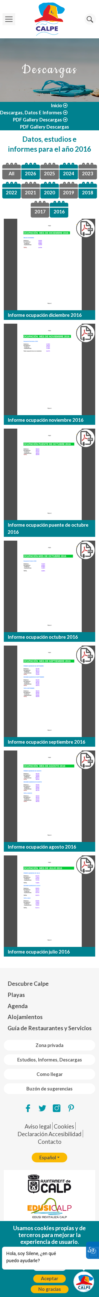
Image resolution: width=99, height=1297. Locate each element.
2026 (30, 173)
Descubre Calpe (28, 983)
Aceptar (49, 1278)
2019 (68, 192)
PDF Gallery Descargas (37, 119)
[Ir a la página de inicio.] (49, 19)
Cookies (64, 1126)
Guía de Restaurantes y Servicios (50, 1028)
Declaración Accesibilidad (49, 1134)
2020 (49, 192)
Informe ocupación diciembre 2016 (45, 315)
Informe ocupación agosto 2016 (42, 847)
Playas (16, 994)
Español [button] (47, 1157)
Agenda (18, 1006)
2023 (87, 173)
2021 (30, 192)
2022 (11, 192)
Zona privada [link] (49, 1045)
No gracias (49, 1289)
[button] (90, 19)
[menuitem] (50, 983)
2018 (87, 192)
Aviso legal (38, 1126)
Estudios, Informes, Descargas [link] (49, 1059)
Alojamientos (25, 1016)
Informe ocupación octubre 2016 (43, 637)
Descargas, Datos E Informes (31, 112)
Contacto (49, 1141)
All (11, 173)
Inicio (56, 105)
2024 (68, 173)
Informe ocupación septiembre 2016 (46, 742)
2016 (59, 211)
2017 (40, 211)
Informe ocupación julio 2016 (39, 952)
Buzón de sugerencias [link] (49, 1088)
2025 (49, 173)
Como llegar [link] (50, 1074)
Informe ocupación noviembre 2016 (46, 420)
